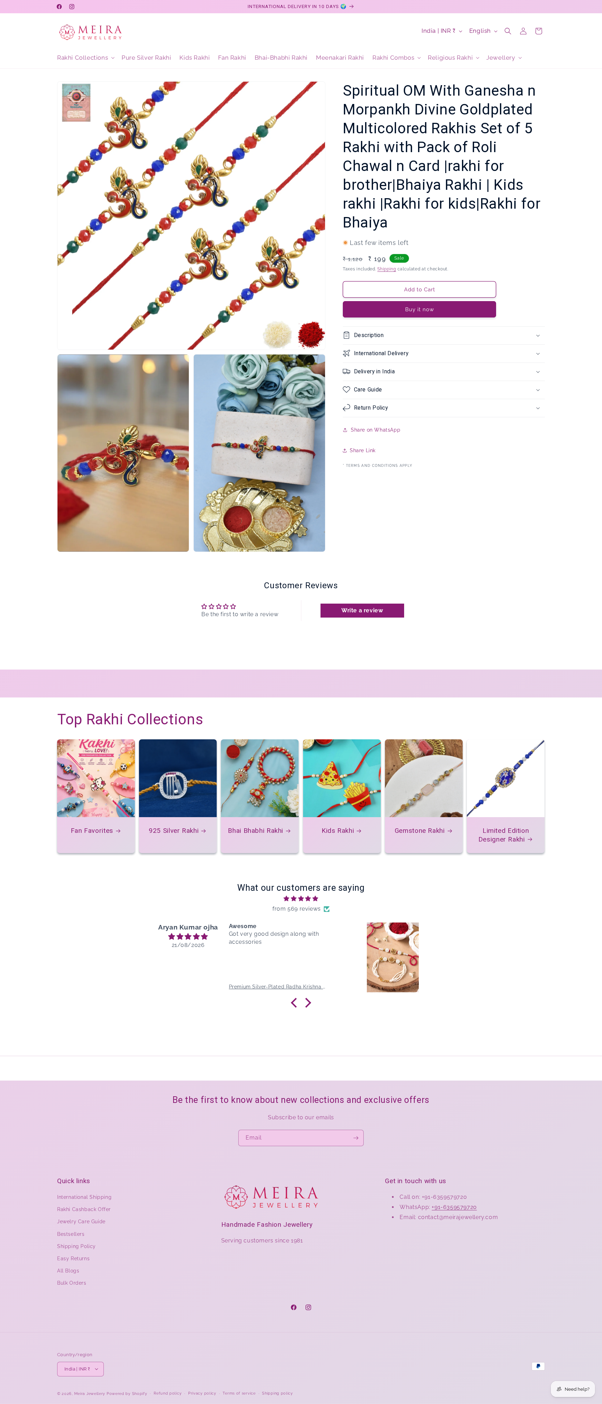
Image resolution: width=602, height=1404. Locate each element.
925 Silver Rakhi (174, 831)
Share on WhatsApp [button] (375, 430)
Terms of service (239, 1393)
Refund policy (168, 1393)
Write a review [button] (362, 610)
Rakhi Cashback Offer (84, 1209)
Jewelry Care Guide (81, 1222)
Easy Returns (73, 1258)
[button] (85, 58)
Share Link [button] (363, 450)
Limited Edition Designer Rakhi (503, 835)
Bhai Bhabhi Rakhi (256, 831)
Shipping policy (277, 1393)
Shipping (386, 268)
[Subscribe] (355, 1138)
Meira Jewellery (90, 1393)
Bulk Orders (71, 1283)
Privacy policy (202, 1393)
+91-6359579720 (454, 1207)
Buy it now (419, 309)
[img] (301, 899)
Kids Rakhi (338, 831)
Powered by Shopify (127, 1393)
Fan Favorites (92, 831)
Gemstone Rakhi (420, 831)
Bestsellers (71, 1234)
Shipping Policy (76, 1246)
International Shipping (84, 1197)
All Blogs (68, 1271)
